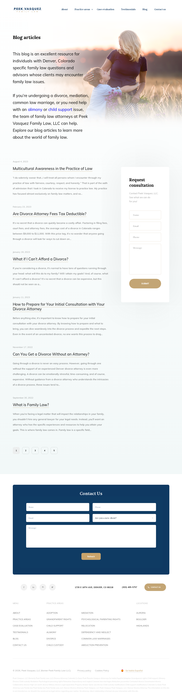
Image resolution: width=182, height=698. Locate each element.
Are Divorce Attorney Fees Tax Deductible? (49, 213)
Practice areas (82, 9)
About (64, 9)
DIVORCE (51, 638)
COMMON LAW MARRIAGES (95, 638)
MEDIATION (87, 613)
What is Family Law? (31, 404)
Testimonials (128, 9)
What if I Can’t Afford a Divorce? (40, 259)
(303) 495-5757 (129, 587)
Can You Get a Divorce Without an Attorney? (51, 354)
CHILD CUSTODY (55, 645)
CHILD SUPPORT (54, 625)
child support (60, 109)
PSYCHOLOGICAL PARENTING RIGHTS (100, 619)
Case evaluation (105, 9)
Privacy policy (84, 670)
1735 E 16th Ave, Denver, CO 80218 (94, 587)
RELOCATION (88, 625)
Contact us (160, 9)
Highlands (142, 625)
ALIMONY (51, 632)
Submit (145, 283)
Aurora (141, 613)
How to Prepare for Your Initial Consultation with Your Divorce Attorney (59, 306)
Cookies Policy (102, 670)
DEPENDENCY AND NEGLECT (96, 632)
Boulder (141, 619)
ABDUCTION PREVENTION (94, 645)
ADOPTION (52, 613)
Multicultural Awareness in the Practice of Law (53, 168)
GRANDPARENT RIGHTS (58, 619)
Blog (145, 9)
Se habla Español (134, 670)
